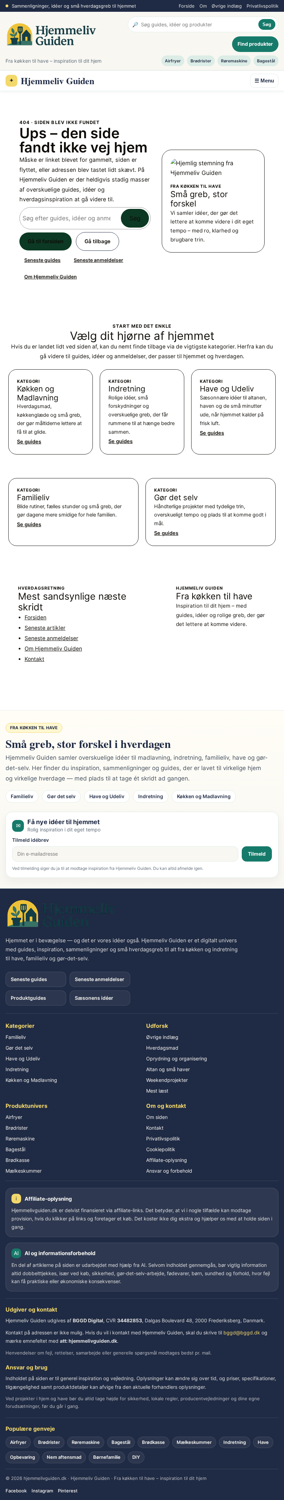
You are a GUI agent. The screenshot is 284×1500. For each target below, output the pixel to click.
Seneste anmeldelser (98, 260)
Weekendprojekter (167, 1080)
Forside (187, 6)
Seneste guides (42, 260)
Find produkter (255, 44)
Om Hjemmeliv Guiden (50, 277)
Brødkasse (17, 1160)
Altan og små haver (168, 1069)
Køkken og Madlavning (204, 796)
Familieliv (22, 796)
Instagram (42, 1490)
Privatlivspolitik (262, 6)
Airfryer (173, 60)
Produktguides (28, 998)
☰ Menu (264, 80)
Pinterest (68, 1490)
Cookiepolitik (160, 1149)
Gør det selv (61, 796)
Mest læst (157, 1091)
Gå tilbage (97, 241)
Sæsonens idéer (94, 998)
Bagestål (266, 60)
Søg (267, 24)
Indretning (150, 796)
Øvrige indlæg (227, 6)
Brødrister (200, 60)
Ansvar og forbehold (169, 1171)
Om (203, 6)
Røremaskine (234, 60)
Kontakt (34, 659)
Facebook (16, 1490)
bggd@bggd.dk (241, 1332)
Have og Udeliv (106, 796)
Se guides (29, 442)
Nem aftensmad (64, 1457)
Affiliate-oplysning (166, 1160)
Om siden (157, 1117)
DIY (136, 1457)
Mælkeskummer (24, 1171)
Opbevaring (22, 1457)
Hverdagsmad (162, 1048)
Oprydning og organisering (176, 1058)
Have (263, 1442)
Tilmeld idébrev (30, 840)
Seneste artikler (45, 628)
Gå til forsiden (45, 241)
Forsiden (35, 617)
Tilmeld (257, 854)
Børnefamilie (107, 1457)
